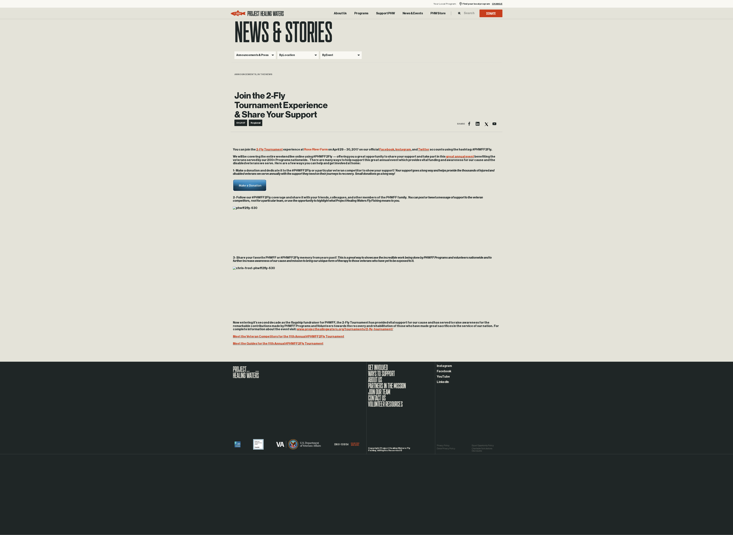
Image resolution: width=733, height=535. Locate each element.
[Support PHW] (385, 13)
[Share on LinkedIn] (477, 124)
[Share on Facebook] (469, 124)
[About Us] (340, 13)
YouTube (443, 377)
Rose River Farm (316, 149)
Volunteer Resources (385, 406)
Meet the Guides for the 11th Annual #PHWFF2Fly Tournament (278, 343)
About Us (340, 13)
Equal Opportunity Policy (483, 445)
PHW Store (438, 13)
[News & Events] (413, 13)
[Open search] (459, 13)
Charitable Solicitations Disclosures (482, 449)
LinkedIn (443, 382)
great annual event (460, 156)
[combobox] (469, 13)
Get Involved (378, 369)
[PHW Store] (438, 13)
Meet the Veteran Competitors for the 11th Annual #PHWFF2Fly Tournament (288, 336)
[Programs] (361, 13)
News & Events (413, 13)
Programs (361, 13)
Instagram (403, 149)
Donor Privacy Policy (446, 448)
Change (497, 3)
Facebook (386, 149)
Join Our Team (379, 394)
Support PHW (385, 13)
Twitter (423, 149)
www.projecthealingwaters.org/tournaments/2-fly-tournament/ (345, 329)
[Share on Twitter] (486, 124)
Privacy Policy (443, 445)
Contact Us (377, 400)
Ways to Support (381, 375)
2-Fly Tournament (269, 149)
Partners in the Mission (387, 388)
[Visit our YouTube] (494, 124)
